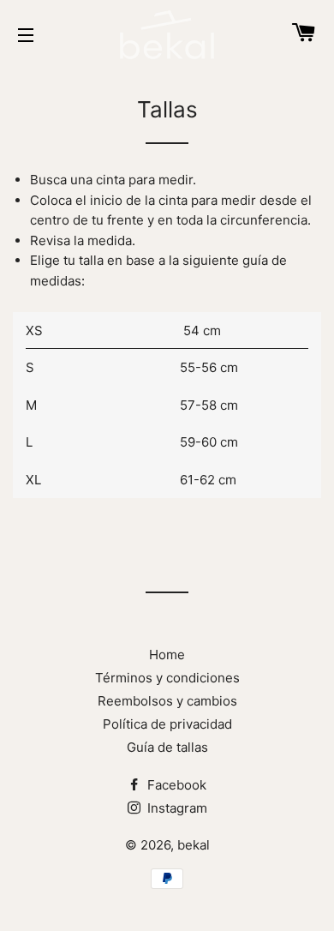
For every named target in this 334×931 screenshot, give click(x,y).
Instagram (175, 808)
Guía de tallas (167, 747)
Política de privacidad (167, 724)
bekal (193, 845)
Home (167, 654)
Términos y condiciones (167, 678)
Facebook (175, 785)
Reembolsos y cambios (167, 701)
